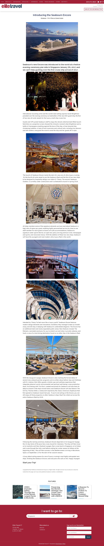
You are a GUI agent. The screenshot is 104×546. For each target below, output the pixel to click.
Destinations (16, 1)
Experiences (34, 1)
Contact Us (42, 529)
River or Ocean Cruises (57, 18)
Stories (58, 1)
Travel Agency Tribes (60, 543)
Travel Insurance (49, 1)
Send (88, 537)
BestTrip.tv (64, 1)
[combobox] (47, 516)
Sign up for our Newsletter (93, 9)
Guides (41, 1)
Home (2, 1)
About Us (7, 1)
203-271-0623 (91, 2)
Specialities (25, 1)
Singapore (43, 18)
